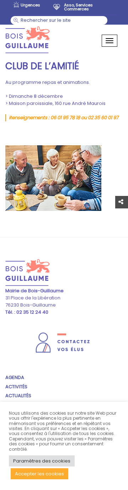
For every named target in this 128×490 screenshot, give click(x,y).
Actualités (18, 395)
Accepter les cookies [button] (39, 473)
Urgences (30, 5)
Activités (16, 386)
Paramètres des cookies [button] (41, 461)
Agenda (14, 377)
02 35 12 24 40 (31, 312)
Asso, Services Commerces (78, 6)
